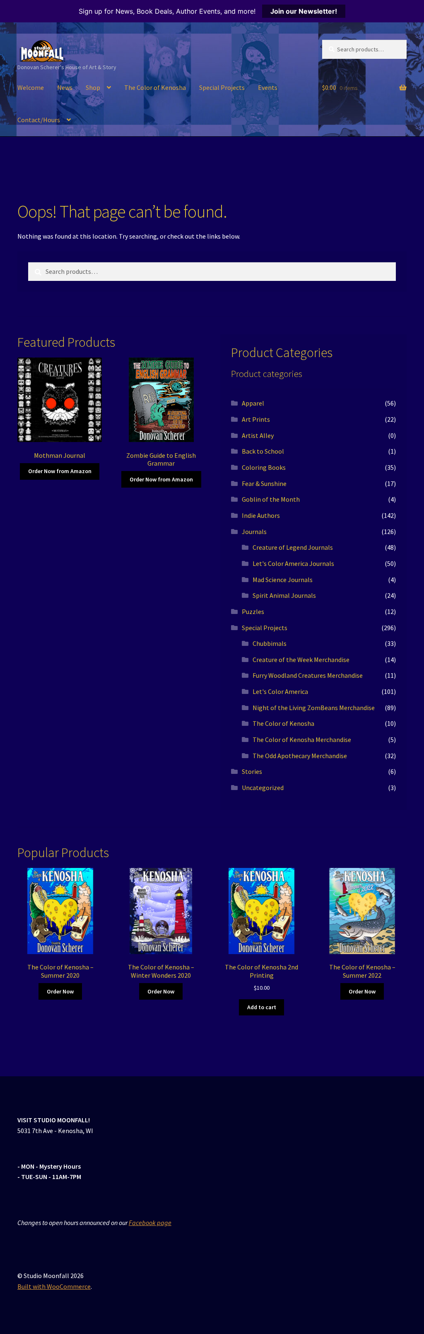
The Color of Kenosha (155, 87)
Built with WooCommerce (54, 1286)
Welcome (30, 87)
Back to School (263, 451)
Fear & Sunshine (264, 483)
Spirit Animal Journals (284, 595)
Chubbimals (270, 643)
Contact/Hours (38, 120)
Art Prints (256, 419)
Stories (252, 771)
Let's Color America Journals (293, 563)
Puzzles (253, 611)
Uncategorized (263, 787)
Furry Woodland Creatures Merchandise (308, 675)
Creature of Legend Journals (293, 547)
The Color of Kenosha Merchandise (302, 739)
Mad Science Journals (283, 579)
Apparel (253, 403)
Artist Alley (258, 435)
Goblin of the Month (271, 499)
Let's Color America (280, 691)
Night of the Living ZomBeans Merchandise (314, 707)
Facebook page (150, 1222)
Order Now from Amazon (60, 471)
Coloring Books (264, 467)
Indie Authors (261, 515)
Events (267, 87)
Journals (254, 531)
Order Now (60, 991)
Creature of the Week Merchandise (301, 659)
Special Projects (222, 87)
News (64, 87)
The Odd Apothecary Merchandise (300, 756)
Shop (93, 87)
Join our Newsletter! (303, 11)
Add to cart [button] (261, 1007)
